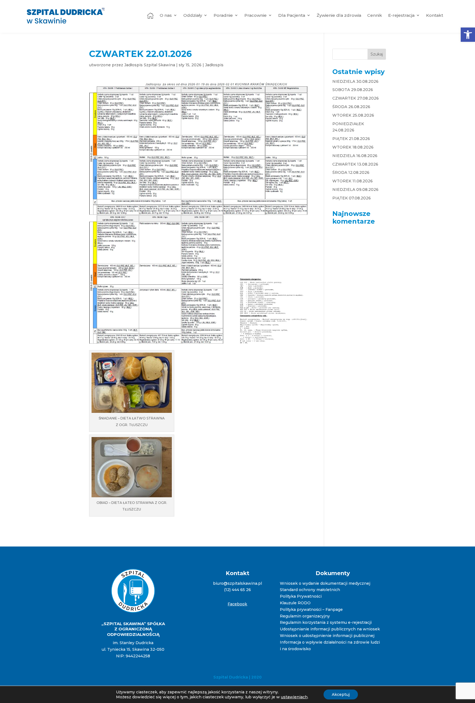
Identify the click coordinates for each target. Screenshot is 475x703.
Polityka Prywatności (301, 596)
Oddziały (192, 15)
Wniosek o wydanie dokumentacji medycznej (325, 583)
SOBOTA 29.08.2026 (352, 89)
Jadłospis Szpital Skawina (149, 64)
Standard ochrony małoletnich (310, 589)
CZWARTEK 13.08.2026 (355, 164)
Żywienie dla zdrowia (339, 15)
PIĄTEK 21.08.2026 (351, 138)
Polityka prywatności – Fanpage (311, 609)
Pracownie (255, 15)
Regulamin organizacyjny (305, 616)
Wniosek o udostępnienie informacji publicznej (327, 635)
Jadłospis (214, 64)
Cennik (374, 15)
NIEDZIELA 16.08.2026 (354, 155)
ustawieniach (294, 696)
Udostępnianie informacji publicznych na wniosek (330, 629)
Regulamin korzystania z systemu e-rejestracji (326, 622)
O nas (166, 15)
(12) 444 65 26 (237, 589)
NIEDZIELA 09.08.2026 (355, 189)
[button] (468, 35)
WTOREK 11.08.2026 (352, 181)
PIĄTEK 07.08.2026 (351, 198)
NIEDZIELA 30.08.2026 (355, 81)
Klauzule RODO (295, 602)
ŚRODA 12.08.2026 (350, 172)
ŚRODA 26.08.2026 (351, 106)
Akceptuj (341, 694)
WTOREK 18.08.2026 (353, 147)
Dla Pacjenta (291, 15)
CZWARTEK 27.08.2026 (355, 98)
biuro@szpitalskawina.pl (237, 583)
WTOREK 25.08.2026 (353, 115)
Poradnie (223, 15)
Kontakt (434, 15)
